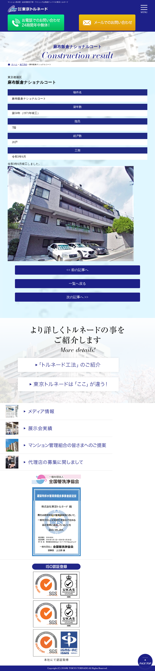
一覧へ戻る (77, 284)
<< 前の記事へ (77, 270)
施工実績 (23, 64)
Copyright (52, 668)
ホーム (14, 64)
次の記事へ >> (77, 297)
